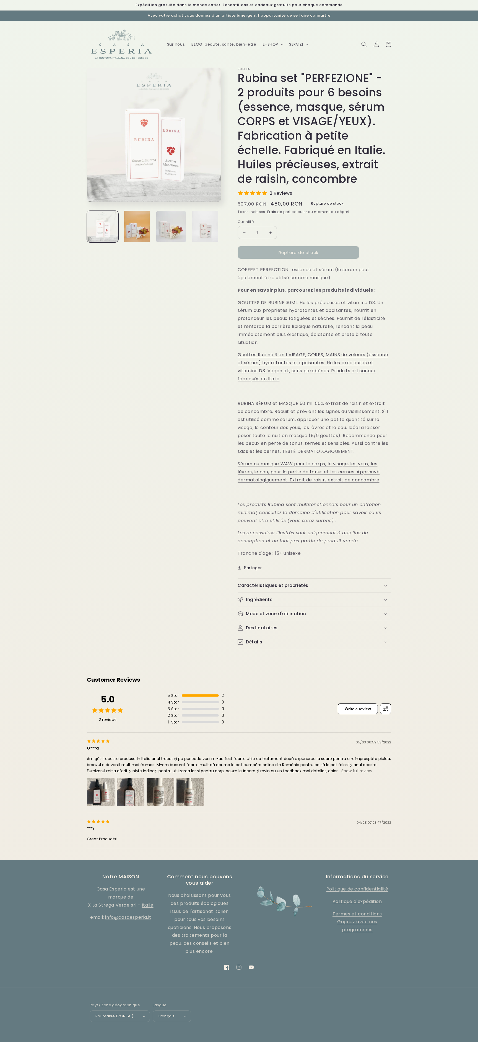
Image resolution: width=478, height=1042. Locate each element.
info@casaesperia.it (128, 917)
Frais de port (278, 211)
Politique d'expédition (357, 901)
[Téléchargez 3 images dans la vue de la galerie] (171, 226)
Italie (148, 905)
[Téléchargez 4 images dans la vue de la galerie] (205, 226)
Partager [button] (253, 568)
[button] (272, 44)
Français (167, 1016)
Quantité (246, 221)
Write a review (358, 709)
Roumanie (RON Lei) (114, 1016)
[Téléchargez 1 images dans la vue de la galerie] (102, 226)
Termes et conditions (357, 914)
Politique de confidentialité (357, 889)
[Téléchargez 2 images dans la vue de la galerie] (137, 226)
